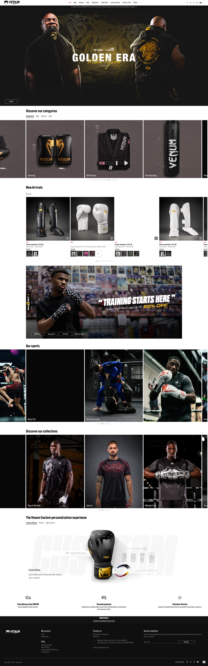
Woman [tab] (44, 116)
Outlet (135, 3)
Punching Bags (40, 175)
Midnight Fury (39, 506)
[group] (61, 149)
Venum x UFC (127, 3)
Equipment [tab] (30, 116)
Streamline (155, 506)
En (202, 3)
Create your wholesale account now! (104, 621)
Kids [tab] (50, 116)
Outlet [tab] (41, 523)
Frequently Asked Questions (49, 650)
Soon (94, 419)
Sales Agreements (46, 645)
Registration (45, 637)
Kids (87, 3)
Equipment (95, 3)
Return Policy (45, 647)
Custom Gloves (115, 3)
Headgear (96, 175)
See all (28, 194)
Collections (104, 3)
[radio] (3, 254)
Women (81, 3)
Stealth (95, 506)
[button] (187, 3)
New (69, 3)
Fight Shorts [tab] (50, 523)
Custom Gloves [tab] (31, 523)
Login (43, 634)
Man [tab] (37, 116)
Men (75, 3)
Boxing (36, 419)
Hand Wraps (155, 175)
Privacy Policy (45, 652)
